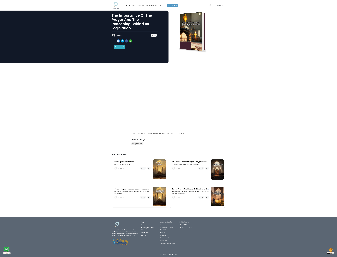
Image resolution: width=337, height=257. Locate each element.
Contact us (163, 241)
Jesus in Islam (145, 232)
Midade (171, 254)
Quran (151, 5)
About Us (162, 232)
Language (217, 5)
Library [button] (131, 5)
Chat (164, 5)
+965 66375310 (183, 225)
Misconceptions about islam (147, 228)
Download (120, 47)
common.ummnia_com (167, 243)
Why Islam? (144, 235)
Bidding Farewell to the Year (125, 162)
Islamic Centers (142, 5)
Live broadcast (164, 238)
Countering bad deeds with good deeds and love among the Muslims (132, 190)
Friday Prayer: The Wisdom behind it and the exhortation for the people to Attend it (190, 190)
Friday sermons (137, 144)
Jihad (142, 225)
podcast (158, 5)
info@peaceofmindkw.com (187, 228)
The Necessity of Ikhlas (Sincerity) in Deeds (189, 162)
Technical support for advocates (166, 228)
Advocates (163, 235)
